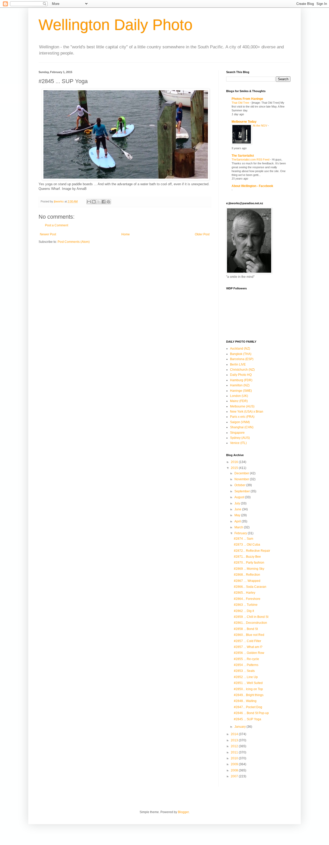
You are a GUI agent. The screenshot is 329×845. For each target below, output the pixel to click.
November (242, 479)
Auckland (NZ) (240, 348)
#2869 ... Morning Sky (249, 569)
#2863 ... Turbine (246, 605)
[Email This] (89, 201)
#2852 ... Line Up (246, 677)
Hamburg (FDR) (241, 380)
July (237, 503)
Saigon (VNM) (240, 422)
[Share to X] (98, 201)
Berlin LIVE (238, 364)
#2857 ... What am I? (248, 647)
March (239, 527)
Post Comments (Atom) (74, 242)
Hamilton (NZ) (240, 385)
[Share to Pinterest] (108, 201)
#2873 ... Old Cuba (247, 544)
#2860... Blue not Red (249, 635)
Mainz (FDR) (239, 401)
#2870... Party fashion (249, 562)
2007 (235, 776)
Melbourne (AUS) (242, 406)
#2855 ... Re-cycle (246, 659)
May (237, 515)
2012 (235, 746)
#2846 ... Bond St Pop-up (251, 713)
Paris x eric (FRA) (242, 417)
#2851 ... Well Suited (248, 683)
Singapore (237, 432)
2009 (235, 764)
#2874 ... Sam (243, 538)
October (240, 485)
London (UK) (239, 396)
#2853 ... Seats (244, 671)
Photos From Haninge (247, 99)
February (241, 533)
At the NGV (260, 125)
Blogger (183, 812)
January (240, 726)
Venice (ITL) (238, 443)
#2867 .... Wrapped (247, 581)
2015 (235, 468)
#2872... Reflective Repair (252, 551)
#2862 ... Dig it (244, 611)
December (242, 473)
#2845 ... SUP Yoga (247, 719)
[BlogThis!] (93, 201)
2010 (235, 758)
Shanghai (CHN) (241, 427)
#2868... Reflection (247, 574)
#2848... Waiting (245, 701)
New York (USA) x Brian (246, 411)
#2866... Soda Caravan (250, 587)
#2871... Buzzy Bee (247, 556)
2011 (235, 752)
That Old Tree (241, 102)
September (242, 491)
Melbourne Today (244, 121)
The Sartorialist (243, 155)
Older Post (202, 234)
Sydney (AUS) (240, 438)
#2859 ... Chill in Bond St (251, 617)
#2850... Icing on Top (248, 689)
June (238, 509)
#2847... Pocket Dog (248, 707)
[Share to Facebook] (103, 201)
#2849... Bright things (248, 695)
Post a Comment (56, 225)
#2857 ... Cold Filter (247, 641)
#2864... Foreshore (247, 599)
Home (125, 234)
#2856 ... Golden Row (249, 653)
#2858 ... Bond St (246, 629)
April (238, 521)
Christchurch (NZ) (242, 369)
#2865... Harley (244, 592)
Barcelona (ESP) (241, 359)
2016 (235, 462)
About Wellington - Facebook (252, 186)
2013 (235, 740)
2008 (235, 770)
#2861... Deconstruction (250, 623)
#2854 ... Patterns (246, 665)
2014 (235, 734)
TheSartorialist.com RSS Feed (251, 159)
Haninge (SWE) (241, 391)
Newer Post (48, 234)
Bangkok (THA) (240, 354)
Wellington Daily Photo (116, 24)
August (239, 497)
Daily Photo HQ (241, 375)
